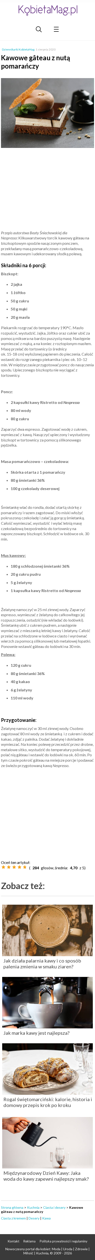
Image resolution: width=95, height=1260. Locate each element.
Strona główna (12, 1207)
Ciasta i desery (54, 1207)
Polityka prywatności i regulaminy (63, 1241)
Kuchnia (33, 1207)
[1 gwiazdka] (3, 867)
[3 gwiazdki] (14, 867)
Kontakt (13, 1241)
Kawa (46, 1218)
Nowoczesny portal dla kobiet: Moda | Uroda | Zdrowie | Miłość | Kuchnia (47, 1251)
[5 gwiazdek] (24, 867)
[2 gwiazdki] (8, 867)
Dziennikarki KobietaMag (18, 49)
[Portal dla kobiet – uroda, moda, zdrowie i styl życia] (47, 10)
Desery (33, 1218)
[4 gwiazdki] (19, 867)
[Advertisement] (47, 190)
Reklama (29, 1241)
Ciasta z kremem (13, 1218)
